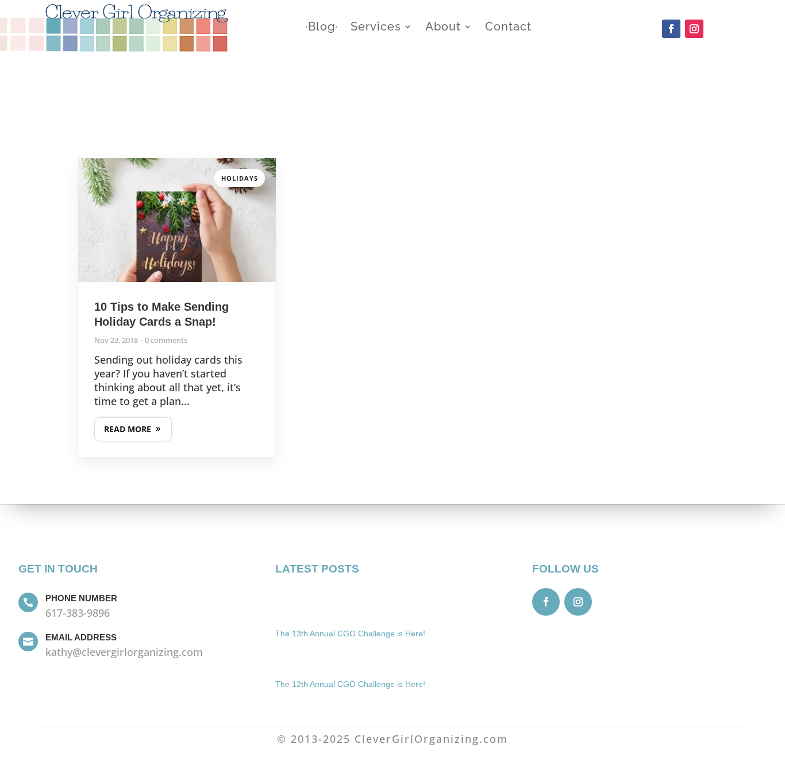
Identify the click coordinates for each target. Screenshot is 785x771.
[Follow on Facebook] (671, 29)
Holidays (239, 178)
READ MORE (127, 428)
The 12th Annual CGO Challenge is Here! (350, 684)
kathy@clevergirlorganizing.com (124, 652)
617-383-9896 (77, 613)
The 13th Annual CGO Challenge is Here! (350, 633)
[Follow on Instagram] (694, 29)
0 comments (166, 340)
